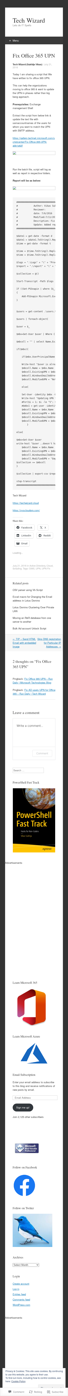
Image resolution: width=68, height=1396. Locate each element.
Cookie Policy (18, 1381)
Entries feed (19, 1294)
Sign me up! (22, 1107)
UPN (38, 568)
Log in (16, 1289)
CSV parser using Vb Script (28, 590)
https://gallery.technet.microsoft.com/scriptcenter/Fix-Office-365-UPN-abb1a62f (34, 141)
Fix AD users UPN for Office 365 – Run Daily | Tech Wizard (34, 691)
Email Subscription (24, 1075)
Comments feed (21, 1299)
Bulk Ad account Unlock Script (29, 628)
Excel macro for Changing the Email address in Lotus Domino (32, 598)
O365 (32, 568)
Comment (42, 753)
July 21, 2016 (19, 565)
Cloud (49, 565)
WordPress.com (21, 1305)
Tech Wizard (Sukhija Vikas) (27, 64)
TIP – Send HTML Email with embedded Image (24, 642)
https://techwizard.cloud (26, 503)
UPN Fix (46, 568)
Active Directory (37, 565)
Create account (21, 1283)
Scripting (17, 568)
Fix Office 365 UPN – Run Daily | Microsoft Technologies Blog (33, 680)
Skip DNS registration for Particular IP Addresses (49, 642)
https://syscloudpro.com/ (26, 510)
